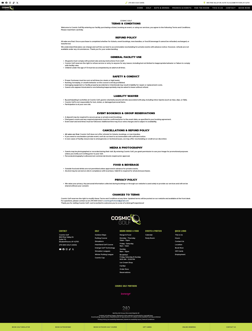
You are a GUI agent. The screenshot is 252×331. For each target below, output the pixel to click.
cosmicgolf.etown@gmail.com (116, 201)
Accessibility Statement (115, 319)
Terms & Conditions (148, 319)
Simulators (99, 241)
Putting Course (101, 238)
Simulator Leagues (102, 251)
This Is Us (179, 235)
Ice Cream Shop (126, 262)
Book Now (179, 248)
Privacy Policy (102, 319)
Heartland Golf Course (104, 245)
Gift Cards (179, 251)
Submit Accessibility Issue (132, 319)
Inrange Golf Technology (105, 248)
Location (178, 245)
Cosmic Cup (100, 258)
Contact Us (179, 241)
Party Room (150, 238)
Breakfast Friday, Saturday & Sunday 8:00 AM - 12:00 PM (130, 257)
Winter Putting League (104, 254)
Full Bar (123, 266)
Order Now (124, 269)
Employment (180, 254)
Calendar (149, 235)
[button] (2, 2)
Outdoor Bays (100, 235)
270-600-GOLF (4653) (68, 245)
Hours (177, 238)
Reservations (125, 272)
